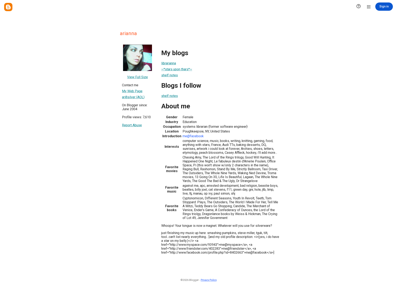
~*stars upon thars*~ (176, 69)
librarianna (168, 63)
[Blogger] (8, 7)
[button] (359, 7)
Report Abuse (132, 125)
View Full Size (137, 77)
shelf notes (169, 75)
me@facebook (193, 136)
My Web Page (132, 91)
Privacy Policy (209, 279)
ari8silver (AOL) (133, 97)
